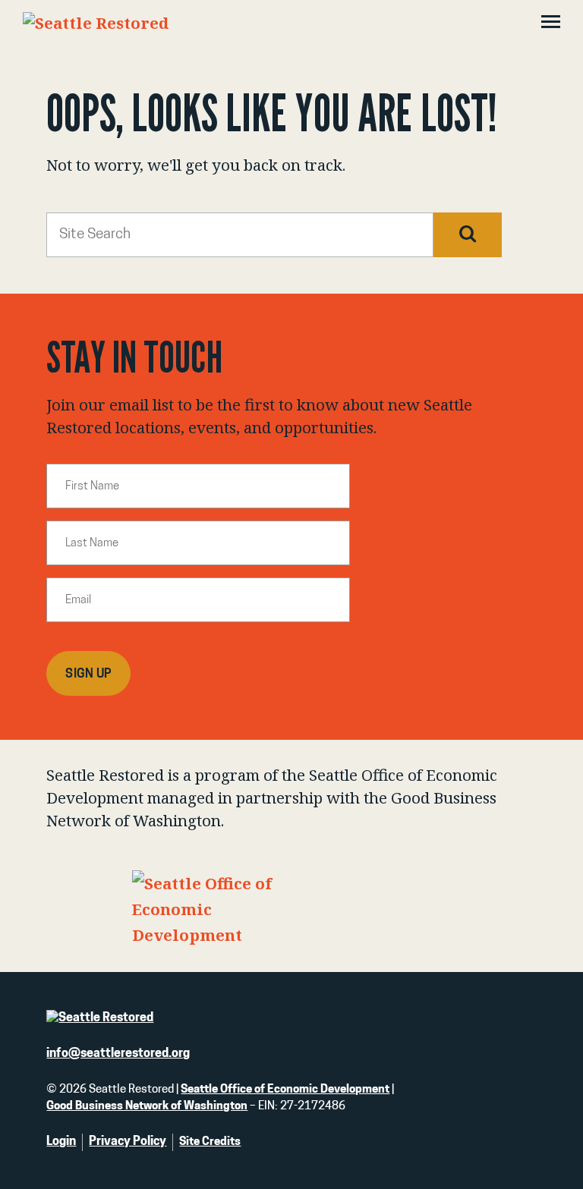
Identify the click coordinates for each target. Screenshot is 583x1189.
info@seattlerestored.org (118, 1054)
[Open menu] (550, 23)
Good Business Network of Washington (146, 1106)
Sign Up (88, 674)
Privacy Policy (127, 1142)
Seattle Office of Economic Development (285, 1090)
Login (61, 1142)
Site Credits (210, 1142)
